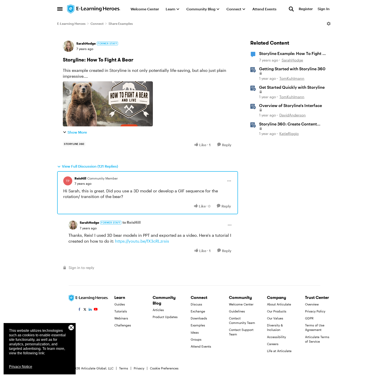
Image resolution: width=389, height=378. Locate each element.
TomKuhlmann (291, 78)
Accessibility (276, 337)
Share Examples (121, 23)
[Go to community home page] (94, 9)
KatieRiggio (289, 133)
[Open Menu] (329, 23)
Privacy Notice (20, 367)
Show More (77, 132)
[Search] (291, 9)
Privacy (139, 368)
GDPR (309, 318)
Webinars (121, 318)
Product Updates (165, 317)
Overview (312, 304)
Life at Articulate (279, 351)
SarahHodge (86, 43)
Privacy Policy (315, 311)
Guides (119, 304)
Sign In (324, 9)
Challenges (122, 325)
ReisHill (80, 178)
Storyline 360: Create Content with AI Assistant (288, 124)
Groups (196, 339)
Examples (198, 325)
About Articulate (279, 304)
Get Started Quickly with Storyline (292, 87)
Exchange (198, 311)
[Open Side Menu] (60, 9)
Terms (123, 368)
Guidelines (237, 311)
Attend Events (201, 346)
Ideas (195, 332)
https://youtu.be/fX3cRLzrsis (142, 241)
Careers (272, 344)
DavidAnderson (292, 115)
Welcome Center (241, 304)
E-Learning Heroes (71, 23)
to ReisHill (131, 222)
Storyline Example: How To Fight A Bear (292, 53)
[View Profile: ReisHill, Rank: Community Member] (67, 180)
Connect (97, 23)
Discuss (196, 304)
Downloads (199, 318)
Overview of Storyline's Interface (290, 105)
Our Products (276, 311)
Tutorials (120, 311)
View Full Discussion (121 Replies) (90, 166)
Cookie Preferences (164, 368)
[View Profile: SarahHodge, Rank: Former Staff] (68, 46)
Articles (158, 310)
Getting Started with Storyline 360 (292, 68)
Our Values (275, 318)
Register (306, 9)
